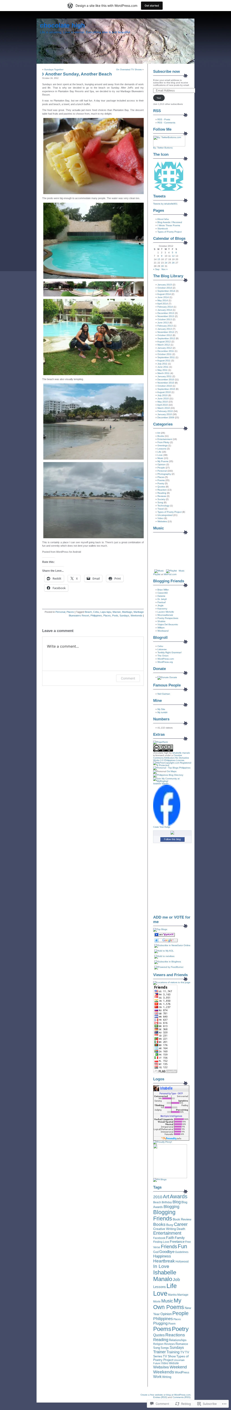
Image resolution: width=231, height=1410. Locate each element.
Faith (170, 1238)
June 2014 (163, 297)
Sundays (124, 615)
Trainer (159, 1352)
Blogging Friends (164, 1215)
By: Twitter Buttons (163, 147)
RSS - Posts (163, 119)
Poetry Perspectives (167, 618)
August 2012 (164, 341)
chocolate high (62, 25)
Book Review (182, 1219)
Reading (161, 493)
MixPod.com (170, 574)
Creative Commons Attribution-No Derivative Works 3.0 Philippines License (171, 757)
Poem (172, 1323)
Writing (166, 1377)
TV (182, 1352)
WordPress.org (165, 662)
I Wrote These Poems (168, 225)
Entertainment (164, 439)
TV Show (169, 1356)
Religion (158, 1344)
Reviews (161, 496)
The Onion (163, 655)
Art (158, 433)
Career (181, 1224)
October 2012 (164, 335)
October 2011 (164, 354)
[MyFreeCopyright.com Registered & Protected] (172, 765)
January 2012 (164, 348)
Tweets (159, 196)
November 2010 (165, 382)
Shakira (161, 621)
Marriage (182, 1294)
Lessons (161, 448)
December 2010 (165, 379)
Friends (169, 1246)
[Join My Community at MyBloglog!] (172, 781)
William (160, 627)
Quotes (161, 486)
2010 (157, 1197)
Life (159, 452)
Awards (178, 1196)
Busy (169, 1225)
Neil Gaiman (163, 694)
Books (160, 436)
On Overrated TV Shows (129, 69)
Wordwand (163, 631)
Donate (173, 677)
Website (174, 1363)
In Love (161, 1266)
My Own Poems (168, 1303)
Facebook (159, 1238)
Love (160, 455)
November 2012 (165, 332)
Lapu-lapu (105, 612)
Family (180, 1238)
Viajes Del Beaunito (167, 624)
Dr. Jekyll (161, 599)
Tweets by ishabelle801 (165, 203)
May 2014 (162, 300)
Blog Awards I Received (169, 222)
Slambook (162, 228)
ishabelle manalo (181, 753)
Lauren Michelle (165, 612)
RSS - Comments (166, 122)
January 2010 (164, 414)
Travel (160, 509)
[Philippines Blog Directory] (168, 775)
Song (160, 502)
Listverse (162, 649)
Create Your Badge (161, 827)
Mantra (172, 1294)
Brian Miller (163, 589)
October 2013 (164, 319)
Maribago (127, 612)
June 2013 (163, 322)
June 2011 (163, 367)
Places (70, 612)
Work (157, 1377)
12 (173, 256)
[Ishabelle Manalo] (166, 825)
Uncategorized (165, 515)
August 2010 (164, 392)
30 (162, 266)
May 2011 (162, 370)
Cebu (96, 612)
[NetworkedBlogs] (172, 833)
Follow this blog (172, 839)
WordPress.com (165, 659)
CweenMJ (162, 593)
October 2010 (164, 386)
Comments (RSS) (181, 1397)
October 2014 (164, 288)
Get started (152, 5)
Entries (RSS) (160, 1397)
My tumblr (162, 712)
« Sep (156, 269)
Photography (164, 474)
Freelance (177, 1241)
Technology (163, 505)
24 (166, 262)
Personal (60, 612)
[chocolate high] (164, 936)
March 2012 (163, 344)
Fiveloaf (161, 602)
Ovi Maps (171, 771)
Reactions (175, 1334)
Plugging (160, 1323)
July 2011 (162, 363)
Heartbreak (164, 1261)
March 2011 (163, 373)
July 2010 (162, 395)
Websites (162, 521)
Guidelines (181, 1252)
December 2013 (165, 313)
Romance (182, 1344)
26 (173, 262)
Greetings (162, 445)
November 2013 (165, 316)
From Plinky (163, 442)
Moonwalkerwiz (165, 615)
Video (160, 518)
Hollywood (182, 1261)
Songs (165, 1347)
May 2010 (162, 401)
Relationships (178, 1340)
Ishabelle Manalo (161, 783)
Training (173, 1352)
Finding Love (161, 1241)
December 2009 (165, 417)
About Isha (163, 219)
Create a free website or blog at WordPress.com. (166, 1395)
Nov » (165, 269)
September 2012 (166, 338)
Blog (177, 1202)
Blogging (171, 1206)
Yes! (159, 98)
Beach (88, 612)
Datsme (161, 596)
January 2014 (164, 310)
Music (160, 458)
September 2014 (166, 291)
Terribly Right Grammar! (169, 652)
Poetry (160, 483)
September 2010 (166, 389)
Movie (157, 1301)
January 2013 (164, 329)
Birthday (167, 1202)
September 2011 (166, 357)
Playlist (156, 574)
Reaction (162, 490)
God (156, 1252)
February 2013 (165, 325)
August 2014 (164, 294)
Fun (182, 1246)
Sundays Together (53, 69)
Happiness (162, 1256)
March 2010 (163, 408)
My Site (161, 709)
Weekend (178, 1367)
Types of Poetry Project (169, 231)
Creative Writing (164, 1229)
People (161, 467)
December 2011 (165, 351)
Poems (161, 480)
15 (158, 259)
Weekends (136, 615)
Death (181, 1229)
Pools (115, 615)
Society (161, 499)
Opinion (161, 464)
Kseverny (162, 608)
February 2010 (165, 411)
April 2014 (162, 303)
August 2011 (164, 360)
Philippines (96, 615)
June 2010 (163, 398)
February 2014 (165, 307)
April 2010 (162, 405)
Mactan (117, 612)
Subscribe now (166, 71)
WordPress (182, 1372)
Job (176, 1279)
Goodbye (166, 1252)
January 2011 (164, 376)
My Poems (162, 461)
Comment (128, 678)
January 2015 (164, 284)
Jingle (160, 605)
